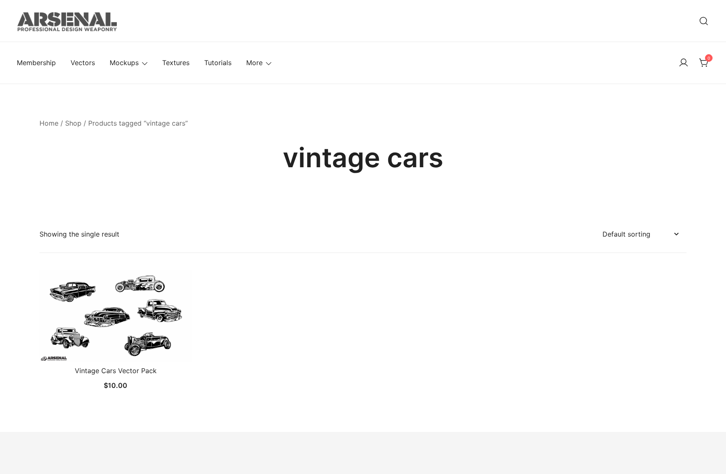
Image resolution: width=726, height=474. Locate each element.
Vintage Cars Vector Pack (116, 370)
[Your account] (684, 63)
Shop (73, 123)
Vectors (83, 62)
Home (48, 123)
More (254, 62)
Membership (36, 62)
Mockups (124, 62)
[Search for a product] (704, 20)
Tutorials (217, 62)
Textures (175, 62)
